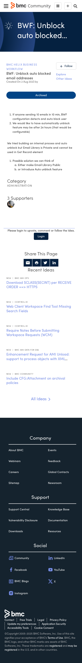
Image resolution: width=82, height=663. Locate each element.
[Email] (28, 263)
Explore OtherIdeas (64, 76)
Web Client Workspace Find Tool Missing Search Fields (38, 308)
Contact (9, 620)
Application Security (54, 624)
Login (41, 236)
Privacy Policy (58, 620)
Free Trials (26, 620)
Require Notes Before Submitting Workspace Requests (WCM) (32, 332)
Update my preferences (21, 624)
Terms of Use (55, 638)
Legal (40, 620)
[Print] (36, 263)
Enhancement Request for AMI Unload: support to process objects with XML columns (37, 358)
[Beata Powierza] (10, 203)
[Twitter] (45, 263)
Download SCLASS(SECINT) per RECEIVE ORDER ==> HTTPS (38, 284)
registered (55, 645)
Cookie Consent (44, 628)
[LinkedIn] (54, 263)
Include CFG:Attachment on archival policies (35, 380)
